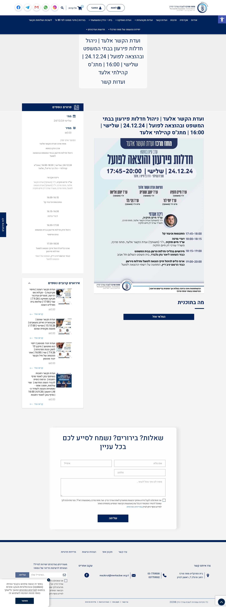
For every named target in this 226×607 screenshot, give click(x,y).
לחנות (114, 8)
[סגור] (48, 579)
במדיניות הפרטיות (134, 506)
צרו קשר (123, 552)
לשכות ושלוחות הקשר (40, 20)
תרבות (173, 20)
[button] (222, 19)
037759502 (154, 577)
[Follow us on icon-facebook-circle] (86, 575)
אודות (194, 20)
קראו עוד (38, 314)
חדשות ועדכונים (96, 29)
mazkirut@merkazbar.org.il (114, 575)
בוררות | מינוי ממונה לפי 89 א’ (70, 20)
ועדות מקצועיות (144, 20)
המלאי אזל (158, 317)
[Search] (62, 8)
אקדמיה (184, 20)
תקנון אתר (107, 552)
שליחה (113, 518)
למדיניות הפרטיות (28, 590)
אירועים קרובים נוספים (64, 283)
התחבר (95, 8)
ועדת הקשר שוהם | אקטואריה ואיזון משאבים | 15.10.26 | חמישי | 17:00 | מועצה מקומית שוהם (41, 324)
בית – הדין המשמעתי (101, 20)
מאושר (25, 600)
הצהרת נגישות (89, 552)
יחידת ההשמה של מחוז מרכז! (124, 29)
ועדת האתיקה (124, 20)
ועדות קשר (161, 20)
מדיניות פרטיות (68, 552)
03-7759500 (154, 573)
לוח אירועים (3, 225)
